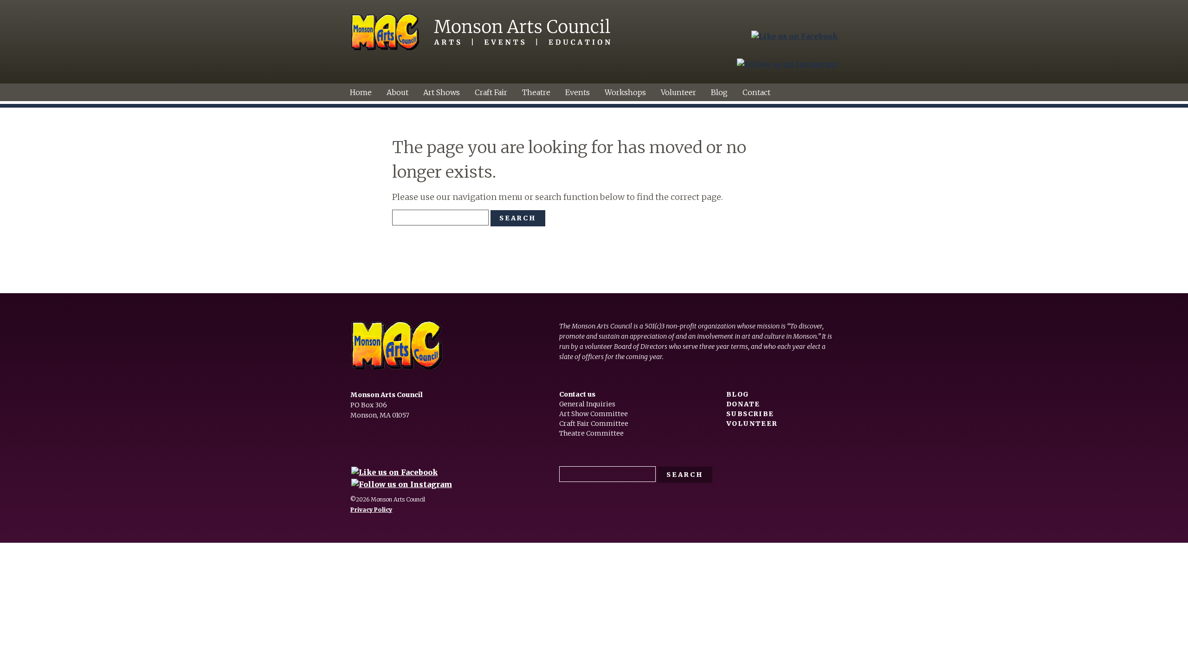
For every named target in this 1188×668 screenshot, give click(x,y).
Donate (743, 404)
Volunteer (678, 92)
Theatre (536, 92)
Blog (719, 92)
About (397, 92)
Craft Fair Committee (593, 423)
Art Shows (441, 92)
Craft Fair (491, 92)
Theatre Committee (591, 433)
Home (361, 92)
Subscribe (750, 414)
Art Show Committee (593, 414)
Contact (756, 92)
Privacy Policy (371, 509)
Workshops (625, 92)
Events (577, 92)
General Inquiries (587, 404)
